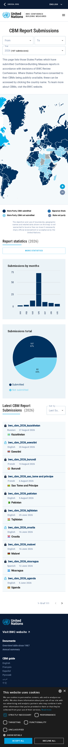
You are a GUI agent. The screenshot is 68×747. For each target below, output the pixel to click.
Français (7, 667)
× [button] (64, 691)
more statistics (34, 250)
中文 (5, 683)
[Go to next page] (62, 603)
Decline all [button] (49, 740)
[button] (62, 186)
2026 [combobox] (16, 50)
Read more (46, 709)
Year (6, 46)
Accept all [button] (18, 740)
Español (7, 671)
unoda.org (13, 4)
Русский (7, 675)
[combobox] (18, 40)
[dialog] (34, 717)
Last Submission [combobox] (57, 410)
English (53, 4)
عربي (5, 679)
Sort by (52, 406)
